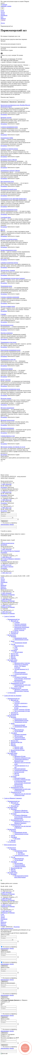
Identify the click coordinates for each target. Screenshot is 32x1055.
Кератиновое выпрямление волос (10, 389)
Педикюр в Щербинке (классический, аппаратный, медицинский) (22, 816)
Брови (13, 641)
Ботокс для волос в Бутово (22, 709)
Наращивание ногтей (17, 683)
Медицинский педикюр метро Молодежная (21, 876)
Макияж (13, 751)
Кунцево (20, 852)
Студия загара (12, 692)
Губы (15, 647)
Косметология (12, 635)
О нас (2, 10)
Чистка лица (14, 653)
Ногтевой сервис (12, 660)
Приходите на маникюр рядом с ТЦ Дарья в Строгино (21, 666)
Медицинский (18, 786)
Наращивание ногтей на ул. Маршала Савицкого (22, 822)
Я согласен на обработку (9, 523)
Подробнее (4, 114)
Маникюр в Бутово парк (21, 812)
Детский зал (14, 633)
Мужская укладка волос (8, 420)
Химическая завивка (7, 369)
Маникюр (14, 661)
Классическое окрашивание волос (10, 350)
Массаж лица (15, 655)
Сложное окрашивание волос (9, 127)
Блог (2, 17)
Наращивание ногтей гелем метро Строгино (22, 685)
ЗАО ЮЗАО (21, 854)
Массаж (13, 656)
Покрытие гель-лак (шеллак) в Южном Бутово (22, 794)
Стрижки (3, 314)
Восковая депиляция (20, 734)
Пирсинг (13, 658)
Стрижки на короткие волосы (9, 262)
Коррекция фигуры (16, 742)
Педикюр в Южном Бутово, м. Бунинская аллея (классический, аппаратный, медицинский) (22, 782)
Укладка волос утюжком (8, 270)
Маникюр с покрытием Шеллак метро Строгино (21, 690)
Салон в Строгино (9, 616)
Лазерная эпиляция (20, 739)
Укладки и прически (7, 333)
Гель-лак (16, 775)
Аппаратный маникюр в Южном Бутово (21, 760)
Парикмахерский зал (14, 619)
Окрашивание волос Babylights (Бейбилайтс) (14, 198)
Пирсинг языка (18, 748)
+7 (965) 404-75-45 (6, 507)
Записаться (4, 521)
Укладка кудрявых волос (8, 306)
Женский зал (14, 621)
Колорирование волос (7, 325)
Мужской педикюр (19, 681)
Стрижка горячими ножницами (10, 297)
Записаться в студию (7, 50)
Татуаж (13, 644)
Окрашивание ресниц (20, 722)
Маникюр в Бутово (20, 756)
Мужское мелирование (7, 428)
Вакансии (3, 585)
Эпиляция (14, 650)
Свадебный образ (6, 217)
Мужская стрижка (6, 398)
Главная (3, 20)
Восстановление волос (7, 181)
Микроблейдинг (19, 646)
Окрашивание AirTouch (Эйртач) (10, 170)
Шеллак (16, 773)
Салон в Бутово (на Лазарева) (12, 695)
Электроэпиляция (19, 737)
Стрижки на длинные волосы (9, 148)
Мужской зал (15, 631)
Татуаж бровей (18, 731)
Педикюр (13, 675)
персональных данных (7, 524)
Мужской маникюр (20, 672)
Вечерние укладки (6, 117)
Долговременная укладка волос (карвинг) (13, 278)
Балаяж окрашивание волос (9, 250)
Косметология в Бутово (18, 750)
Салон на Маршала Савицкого (13, 798)
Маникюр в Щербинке (21, 810)
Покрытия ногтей (16, 688)
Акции (3, 13)
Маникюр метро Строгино (22, 663)
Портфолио (4, 15)
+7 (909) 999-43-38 (6, 500)
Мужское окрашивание (7, 408)
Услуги (3, 12)
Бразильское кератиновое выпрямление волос (21, 627)
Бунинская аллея (19, 772)
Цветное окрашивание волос (9, 209)
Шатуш (3, 230)
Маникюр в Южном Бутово (22, 758)
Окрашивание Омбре (7, 138)
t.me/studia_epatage (6, 6)
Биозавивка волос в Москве (9, 159)
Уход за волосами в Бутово (22, 711)
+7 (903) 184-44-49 (6, 484)
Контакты (3, 588)
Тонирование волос (6, 286)
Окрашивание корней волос (9, 189)
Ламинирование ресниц (21, 639)
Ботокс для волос (6, 379)
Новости (3, 18)
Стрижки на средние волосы (9, 239)
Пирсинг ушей (18, 747)
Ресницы (13, 636)
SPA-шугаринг (18, 652)
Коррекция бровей (19, 725)
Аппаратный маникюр (21, 674)
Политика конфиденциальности (10, 927)
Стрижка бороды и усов (8, 436)
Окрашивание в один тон (8, 359)
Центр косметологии (10, 844)
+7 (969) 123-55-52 (6, 492)
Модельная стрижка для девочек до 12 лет (13, 447)
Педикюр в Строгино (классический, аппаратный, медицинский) (22, 678)
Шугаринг (17, 838)
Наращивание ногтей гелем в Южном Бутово (22, 789)
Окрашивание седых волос (8, 342)
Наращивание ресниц (20, 638)
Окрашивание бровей (20, 642)
